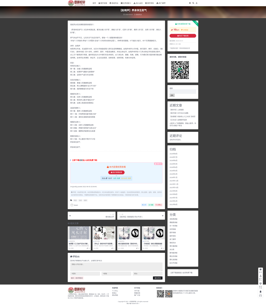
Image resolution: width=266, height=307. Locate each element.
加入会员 (139, 3)
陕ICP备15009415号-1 (133, 303)
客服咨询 (137, 293)
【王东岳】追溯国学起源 (178, 120)
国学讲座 (103, 3)
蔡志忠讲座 (173, 256)
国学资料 (150, 3)
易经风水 (115, 3)
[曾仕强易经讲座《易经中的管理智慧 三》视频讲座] (128, 232)
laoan (76, 205)
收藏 (152, 205)
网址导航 (115, 295)
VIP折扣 (185, 30)
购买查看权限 (117, 172)
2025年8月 (173, 194)
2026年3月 (173, 171)
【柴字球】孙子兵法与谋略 (179, 113)
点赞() (159, 205)
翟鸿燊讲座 (173, 253)
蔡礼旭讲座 (173, 259)
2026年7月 (173, 157)
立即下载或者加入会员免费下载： (182, 273)
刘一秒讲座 (173, 226)
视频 (85, 200)
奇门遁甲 (162, 3)
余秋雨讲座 (173, 219)
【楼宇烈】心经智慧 (177, 110)
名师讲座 (126, 3)
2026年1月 (173, 177)
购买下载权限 (183, 36)
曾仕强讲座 (173, 246)
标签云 (114, 293)
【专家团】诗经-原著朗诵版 (152, 244)
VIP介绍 (136, 291)
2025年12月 (174, 181)
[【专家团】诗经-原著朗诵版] (153, 232)
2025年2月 (173, 201)
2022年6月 (173, 204)
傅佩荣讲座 (173, 222)
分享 (145, 205)
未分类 (172, 249)
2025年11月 (174, 184)
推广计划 (137, 295)
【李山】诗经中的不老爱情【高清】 (103, 244)
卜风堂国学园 (132, 301)
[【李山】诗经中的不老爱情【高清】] (104, 232)
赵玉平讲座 (173, 263)
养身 (75, 200)
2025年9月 (173, 191)
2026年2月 (173, 174)
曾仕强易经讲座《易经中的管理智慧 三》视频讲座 (128, 244)
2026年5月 (173, 164)
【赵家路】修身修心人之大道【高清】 (183, 116)
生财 (80, 200)
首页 (94, 3)
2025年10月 (174, 187)
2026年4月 (173, 167)
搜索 (171, 88)
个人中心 (115, 291)
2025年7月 (173, 198)
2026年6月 (173, 160)
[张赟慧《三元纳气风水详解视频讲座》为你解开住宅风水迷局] (79, 232)
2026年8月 (173, 154)
